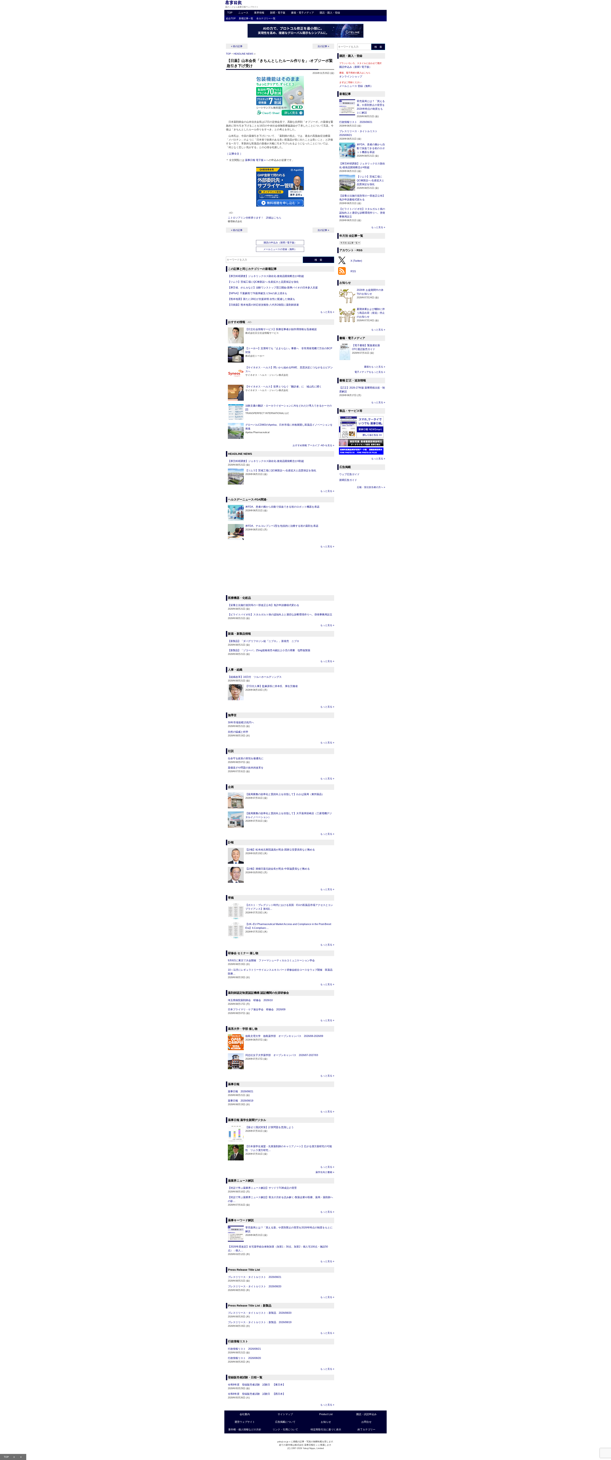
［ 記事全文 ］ (234, 153)
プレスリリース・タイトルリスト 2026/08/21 (254, 1277)
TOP (229, 12)
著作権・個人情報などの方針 (244, 1429)
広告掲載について (285, 1422)
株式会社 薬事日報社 (305, 1445)
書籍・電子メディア (302, 12)
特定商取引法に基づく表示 (326, 1429)
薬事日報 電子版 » (255, 160)
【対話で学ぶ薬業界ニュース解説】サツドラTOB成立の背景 (262, 1188)
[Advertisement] (280, 572)
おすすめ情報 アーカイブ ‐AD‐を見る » (313, 445)
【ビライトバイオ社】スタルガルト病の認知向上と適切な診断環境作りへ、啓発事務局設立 (280, 614)
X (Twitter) (356, 260)
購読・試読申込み (366, 1414)
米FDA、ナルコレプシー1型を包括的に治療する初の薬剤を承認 (281, 525)
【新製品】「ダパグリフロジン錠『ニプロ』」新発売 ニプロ (263, 641)
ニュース (243, 12)
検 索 (318, 260)
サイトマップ (285, 1414)
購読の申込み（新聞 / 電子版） (280, 242)
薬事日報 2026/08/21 (240, 1091)
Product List (326, 1414)
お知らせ (326, 1422)
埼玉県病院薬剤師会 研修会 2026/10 (250, 1000)
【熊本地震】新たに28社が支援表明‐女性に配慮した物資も (261, 299)
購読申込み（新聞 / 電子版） (355, 67)
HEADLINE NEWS (243, 53)
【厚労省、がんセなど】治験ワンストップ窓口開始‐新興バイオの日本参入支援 (273, 287)
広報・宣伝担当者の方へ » (371, 487)
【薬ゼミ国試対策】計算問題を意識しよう (269, 1127)
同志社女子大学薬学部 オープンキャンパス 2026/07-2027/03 (281, 1055)
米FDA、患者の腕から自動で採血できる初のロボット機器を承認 (282, 506)
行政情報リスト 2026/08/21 (244, 1348)
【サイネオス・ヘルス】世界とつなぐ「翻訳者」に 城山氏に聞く (283, 386)
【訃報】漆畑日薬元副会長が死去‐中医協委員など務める (277, 868)
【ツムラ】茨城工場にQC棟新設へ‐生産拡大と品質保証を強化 (263, 281)
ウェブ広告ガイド (349, 474)
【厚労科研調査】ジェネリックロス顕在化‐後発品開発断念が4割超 (266, 276)
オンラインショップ (350, 76)
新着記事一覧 (246, 18)
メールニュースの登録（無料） (280, 249)
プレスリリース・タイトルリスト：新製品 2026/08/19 (259, 1322)
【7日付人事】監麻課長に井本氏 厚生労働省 (271, 686)
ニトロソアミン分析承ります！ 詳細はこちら (254, 217)
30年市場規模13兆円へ (241, 722)
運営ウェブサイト (245, 1422)
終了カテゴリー (366, 1429)
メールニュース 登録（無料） (356, 86)
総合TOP (231, 18)
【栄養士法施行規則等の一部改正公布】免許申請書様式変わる (263, 605)
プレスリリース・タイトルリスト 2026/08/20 (254, 1286)
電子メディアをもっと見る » (370, 372)
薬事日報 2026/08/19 (240, 1100)
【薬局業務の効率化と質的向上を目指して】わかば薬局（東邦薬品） (284, 794)
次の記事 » (323, 46)
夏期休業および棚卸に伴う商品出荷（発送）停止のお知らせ (371, 313)
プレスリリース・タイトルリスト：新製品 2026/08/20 (259, 1312)
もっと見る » (327, 312)
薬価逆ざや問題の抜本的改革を (245, 767)
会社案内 (245, 1414)
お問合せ (366, 1422)
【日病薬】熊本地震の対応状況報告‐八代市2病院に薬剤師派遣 (263, 304)
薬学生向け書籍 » (325, 1172)
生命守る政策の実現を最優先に (245, 758)
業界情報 (259, 12)
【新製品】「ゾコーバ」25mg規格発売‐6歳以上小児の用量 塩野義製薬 (269, 650)
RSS (353, 271)
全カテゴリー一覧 (265, 18)
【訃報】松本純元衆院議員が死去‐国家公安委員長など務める (280, 849)
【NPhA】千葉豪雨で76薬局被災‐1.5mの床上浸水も (257, 293)
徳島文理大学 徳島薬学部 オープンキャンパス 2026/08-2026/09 (284, 1036)
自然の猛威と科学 (238, 731)
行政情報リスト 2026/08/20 (244, 1358)
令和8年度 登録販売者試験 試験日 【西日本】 (256, 1394)
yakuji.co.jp (282, 1441)
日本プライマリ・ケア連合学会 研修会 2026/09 (256, 1009)
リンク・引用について (285, 1429)
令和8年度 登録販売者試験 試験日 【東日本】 (256, 1384)
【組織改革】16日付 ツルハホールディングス (255, 677)
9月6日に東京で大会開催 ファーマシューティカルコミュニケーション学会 (271, 960)
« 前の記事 (237, 46)
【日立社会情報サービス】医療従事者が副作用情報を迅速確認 (281, 329)
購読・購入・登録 (330, 12)
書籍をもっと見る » (374, 366)
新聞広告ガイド (348, 480)
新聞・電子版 (277, 12)
